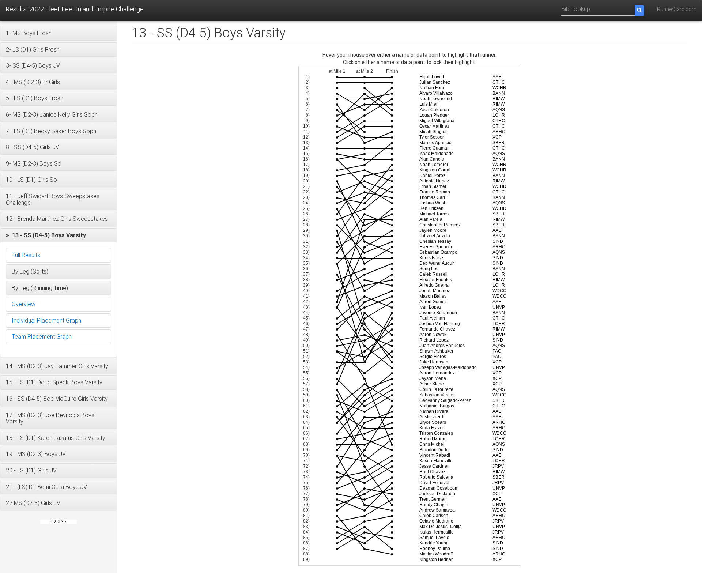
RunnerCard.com (677, 9)
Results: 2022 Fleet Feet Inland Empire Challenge (74, 9)
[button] (58, 33)
